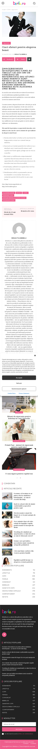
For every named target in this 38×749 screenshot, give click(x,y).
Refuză (19, 383)
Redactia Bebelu (20, 54)
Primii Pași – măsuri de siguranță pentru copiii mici (19, 446)
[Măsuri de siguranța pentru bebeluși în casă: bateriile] (19, 401)
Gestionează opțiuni (19, 389)
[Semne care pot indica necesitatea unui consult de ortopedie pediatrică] (7, 542)
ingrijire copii (8, 195)
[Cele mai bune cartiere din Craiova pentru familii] (7, 551)
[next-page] (20, 478)
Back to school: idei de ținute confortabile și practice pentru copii (24, 506)
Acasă (3, 9)
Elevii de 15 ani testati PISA (10, 213)
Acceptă (19, 378)
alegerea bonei (8, 193)
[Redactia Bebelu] (19, 229)
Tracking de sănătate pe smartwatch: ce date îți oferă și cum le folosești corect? (24, 534)
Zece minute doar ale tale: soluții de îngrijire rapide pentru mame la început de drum (24, 524)
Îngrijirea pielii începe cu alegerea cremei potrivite (23, 561)
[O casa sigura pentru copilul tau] (19, 459)
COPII (8, 9)
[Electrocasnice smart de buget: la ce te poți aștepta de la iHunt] (7, 514)
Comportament (19, 441)
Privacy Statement (24, 393)
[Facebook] (4, 634)
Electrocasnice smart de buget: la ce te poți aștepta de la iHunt (25, 515)
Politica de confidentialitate (26, 733)
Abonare (19, 729)
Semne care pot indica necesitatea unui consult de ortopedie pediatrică (24, 543)
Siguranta (15, 9)
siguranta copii (8, 200)
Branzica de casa (27, 211)
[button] (35, 356)
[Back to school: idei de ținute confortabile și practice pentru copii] (7, 505)
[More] (29, 59)
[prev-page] (17, 478)
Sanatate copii (19, 469)
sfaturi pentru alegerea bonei (14, 198)
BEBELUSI (19, 412)
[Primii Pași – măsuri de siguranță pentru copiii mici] (19, 430)
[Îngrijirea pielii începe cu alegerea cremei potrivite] (7, 561)
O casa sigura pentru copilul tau (19, 474)
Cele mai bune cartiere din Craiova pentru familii (24, 552)
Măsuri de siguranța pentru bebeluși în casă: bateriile (19, 417)
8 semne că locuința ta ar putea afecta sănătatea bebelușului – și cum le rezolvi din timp (23, 496)
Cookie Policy (12, 393)
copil (25, 193)
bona (19, 193)
